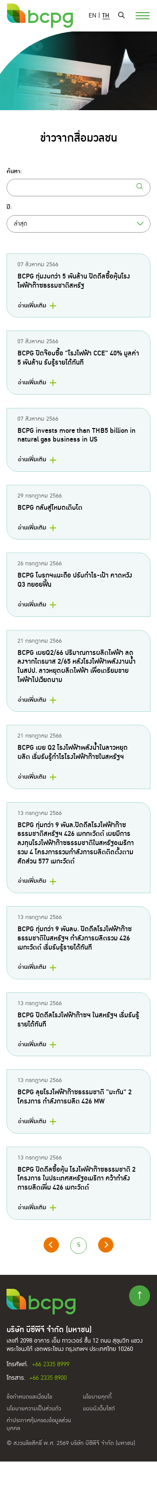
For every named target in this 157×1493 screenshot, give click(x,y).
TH (105, 15)
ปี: (9, 207)
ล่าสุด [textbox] (20, 224)
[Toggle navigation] (137, 15)
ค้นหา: (14, 171)
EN (92, 16)
